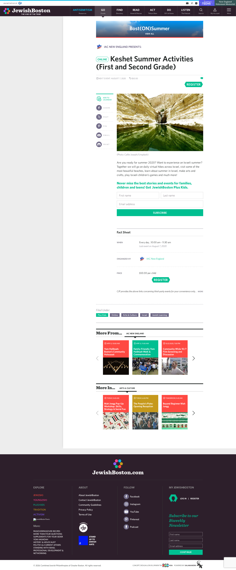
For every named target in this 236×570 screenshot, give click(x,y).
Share (106, 108)
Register (194, 498)
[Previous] (98, 358)
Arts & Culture (130, 315)
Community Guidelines (90, 504)
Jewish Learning (159, 315)
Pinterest (134, 519)
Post (106, 117)
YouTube (134, 511)
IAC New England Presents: (122, 46)
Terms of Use (85, 514)
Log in (183, 498)
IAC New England (155, 258)
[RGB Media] (167, 565)
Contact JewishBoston (90, 500)
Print (106, 144)
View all (149, 33)
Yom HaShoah (40, 539)
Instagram (135, 504)
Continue (186, 552)
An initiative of (10, 3)
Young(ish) (40, 500)
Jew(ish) (38, 495)
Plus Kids (102, 315)
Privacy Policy (86, 509)
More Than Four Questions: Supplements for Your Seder (48, 535)
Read (136, 11)
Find (119, 11)
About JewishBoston (89, 495)
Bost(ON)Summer (149, 28)
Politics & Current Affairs (47, 545)
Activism (38, 514)
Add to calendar (107, 99)
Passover (38, 531)
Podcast (134, 527)
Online (115, 315)
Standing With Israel (44, 547)
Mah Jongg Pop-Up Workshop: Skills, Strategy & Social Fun (115, 406)
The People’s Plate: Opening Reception (143, 405)
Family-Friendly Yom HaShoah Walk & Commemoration (144, 352)
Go (103, 11)
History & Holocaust (44, 542)
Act (152, 11)
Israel (144, 315)
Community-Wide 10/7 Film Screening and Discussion (174, 352)
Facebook (135, 496)
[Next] (192, 358)
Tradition (39, 509)
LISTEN (185, 11)
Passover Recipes (51, 531)
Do (169, 11)
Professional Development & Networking (48, 551)
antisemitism (82, 11)
